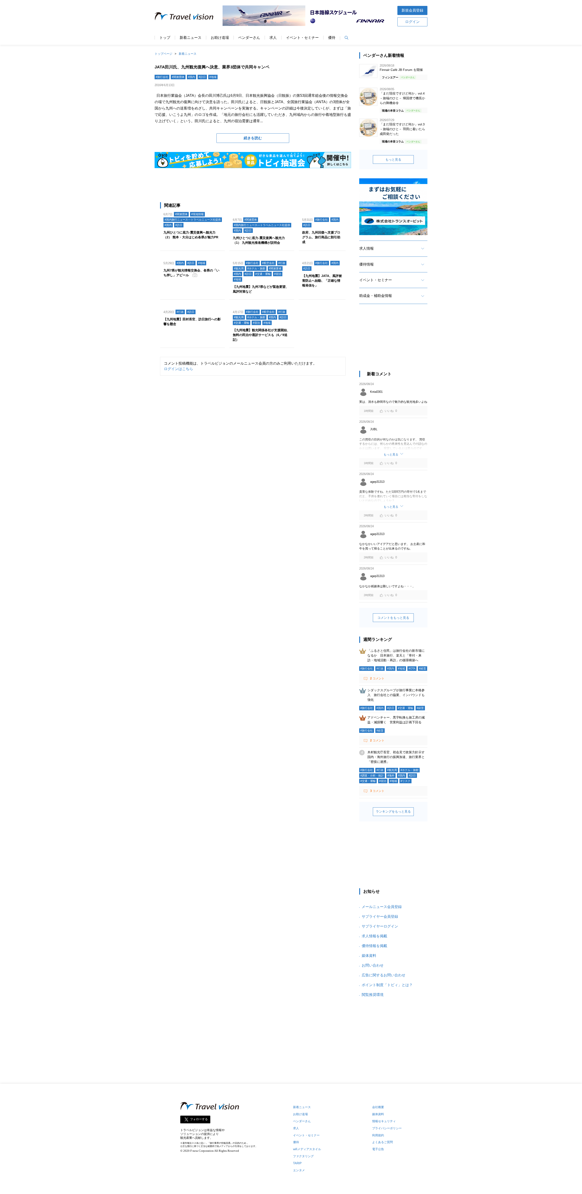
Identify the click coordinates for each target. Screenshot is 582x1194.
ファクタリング (303, 1156)
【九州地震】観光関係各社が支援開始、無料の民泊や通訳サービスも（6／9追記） (261, 334)
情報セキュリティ (384, 1121)
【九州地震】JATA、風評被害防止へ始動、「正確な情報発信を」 (322, 280)
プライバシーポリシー (387, 1128)
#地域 (212, 77)
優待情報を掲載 (374, 946)
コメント (377, 678)
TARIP (297, 1163)
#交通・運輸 (263, 274)
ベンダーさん (249, 38)
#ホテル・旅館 (256, 268)
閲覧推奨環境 (373, 995)
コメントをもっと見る (393, 617)
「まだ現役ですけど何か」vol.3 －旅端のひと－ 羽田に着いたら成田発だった (402, 129)
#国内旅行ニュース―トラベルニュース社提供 (193, 219)
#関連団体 (178, 77)
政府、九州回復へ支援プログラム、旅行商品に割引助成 (321, 237)
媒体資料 (369, 956)
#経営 (422, 668)
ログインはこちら (178, 369)
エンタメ (299, 1170)
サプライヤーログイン (380, 926)
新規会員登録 (412, 10)
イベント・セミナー (302, 38)
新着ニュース (190, 38)
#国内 (191, 77)
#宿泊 (277, 274)
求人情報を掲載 (374, 936)
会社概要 (378, 1107)
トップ (164, 38)
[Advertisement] (393, 341)
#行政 (281, 263)
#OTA (412, 668)
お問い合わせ (373, 965)
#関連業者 (275, 268)
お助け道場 (220, 38)
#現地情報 (197, 214)
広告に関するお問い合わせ (383, 975)
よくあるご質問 (382, 1142)
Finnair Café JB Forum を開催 (401, 70)
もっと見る (393, 159)
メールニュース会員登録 (382, 907)
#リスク (405, 781)
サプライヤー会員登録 (380, 916)
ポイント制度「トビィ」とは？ (387, 985)
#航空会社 (268, 263)
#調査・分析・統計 (372, 775)
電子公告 (378, 1149)
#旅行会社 (162, 77)
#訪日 (202, 77)
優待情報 (366, 264)
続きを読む (253, 138)
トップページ (163, 53)
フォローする (199, 1119)
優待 (331, 38)
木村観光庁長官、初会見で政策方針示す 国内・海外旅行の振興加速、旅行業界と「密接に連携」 (397, 757)
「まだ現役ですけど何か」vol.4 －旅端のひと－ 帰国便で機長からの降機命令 (402, 98)
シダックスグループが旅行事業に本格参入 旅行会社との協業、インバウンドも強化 (396, 694)
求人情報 (366, 248)
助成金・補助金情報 (375, 296)
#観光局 (239, 268)
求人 (273, 38)
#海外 (390, 775)
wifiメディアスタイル (307, 1149)
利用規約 (378, 1135)
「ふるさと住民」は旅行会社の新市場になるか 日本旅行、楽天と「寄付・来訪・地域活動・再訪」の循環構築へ (396, 655)
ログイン (412, 22)
